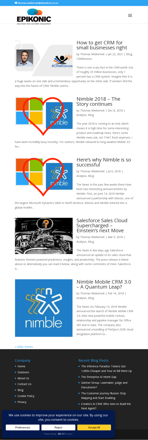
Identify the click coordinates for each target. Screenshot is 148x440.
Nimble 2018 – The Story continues (98, 101)
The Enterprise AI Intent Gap (98, 377)
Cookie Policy (26, 396)
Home (21, 366)
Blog (129, 54)
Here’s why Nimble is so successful (104, 162)
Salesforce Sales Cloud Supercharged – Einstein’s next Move (102, 225)
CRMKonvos (84, 59)
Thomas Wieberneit (92, 54)
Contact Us (24, 384)
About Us (23, 378)
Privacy (22, 402)
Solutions (23, 372)
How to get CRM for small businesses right (102, 45)
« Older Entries (24, 347)
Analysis (82, 115)
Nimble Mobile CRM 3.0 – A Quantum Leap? (104, 284)
